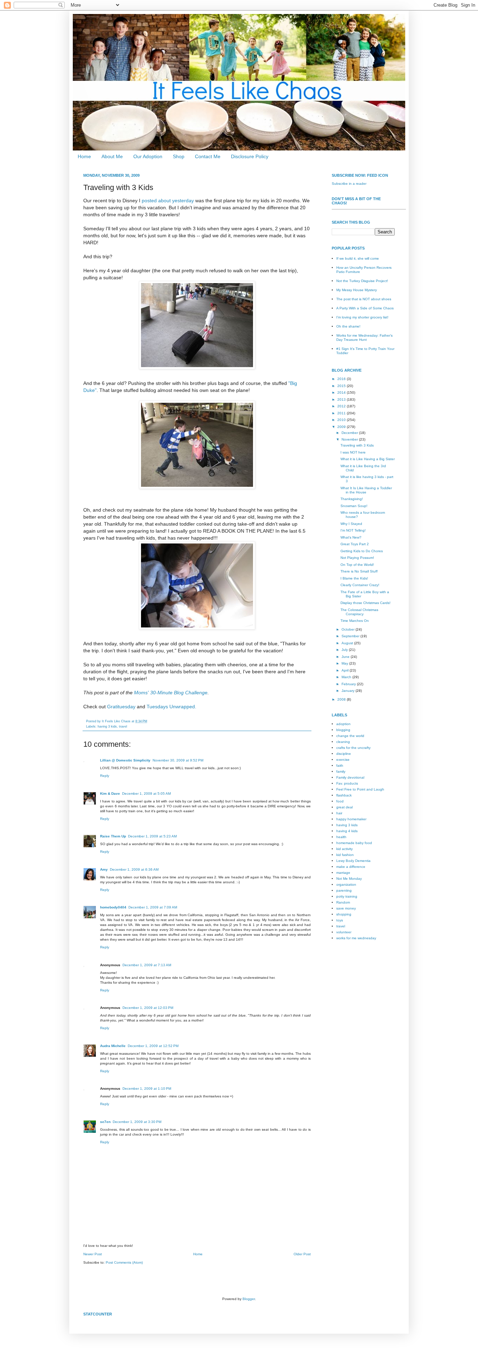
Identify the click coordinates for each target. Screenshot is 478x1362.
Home (84, 156)
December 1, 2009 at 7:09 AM (152, 907)
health (341, 837)
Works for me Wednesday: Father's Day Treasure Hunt (364, 338)
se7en (105, 1122)
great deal (344, 807)
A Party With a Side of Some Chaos (365, 308)
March (347, 677)
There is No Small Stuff (359, 571)
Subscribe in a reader (349, 183)
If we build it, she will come (357, 258)
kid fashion (345, 855)
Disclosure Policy (249, 156)
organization (346, 884)
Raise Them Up (113, 836)
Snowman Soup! (353, 506)
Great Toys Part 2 (354, 544)
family (340, 771)
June (346, 657)
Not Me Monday (349, 878)
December (350, 433)
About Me (112, 156)
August (348, 643)
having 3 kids (107, 726)
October (349, 629)
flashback (344, 795)
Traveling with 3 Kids (357, 445)
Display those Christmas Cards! (365, 603)
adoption (343, 724)
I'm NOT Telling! (353, 530)
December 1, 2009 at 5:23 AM (152, 836)
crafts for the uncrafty (353, 748)
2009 (342, 427)
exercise (343, 759)
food (340, 801)
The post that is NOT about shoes (363, 299)
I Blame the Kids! (354, 578)
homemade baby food (354, 843)
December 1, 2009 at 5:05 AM (146, 793)
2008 (342, 699)
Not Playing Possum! (357, 558)
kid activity (344, 849)
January (349, 691)
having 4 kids (347, 831)
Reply (104, 776)
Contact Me (207, 156)
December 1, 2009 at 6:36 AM (134, 869)
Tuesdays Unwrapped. (170, 706)
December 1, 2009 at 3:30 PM (137, 1122)
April (346, 670)
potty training (346, 896)
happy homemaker (351, 819)
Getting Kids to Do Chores (361, 551)
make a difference (350, 867)
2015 (342, 386)
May (345, 663)
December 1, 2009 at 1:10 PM (146, 1088)
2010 (342, 420)
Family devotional (350, 777)
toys (339, 920)
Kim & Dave (110, 793)
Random (343, 902)
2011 (342, 413)
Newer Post (92, 1254)
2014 (342, 392)
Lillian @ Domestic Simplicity (125, 760)
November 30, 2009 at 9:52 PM (178, 760)
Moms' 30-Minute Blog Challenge (171, 692)
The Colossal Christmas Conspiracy (359, 612)
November (350, 439)
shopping (343, 914)
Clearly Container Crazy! (359, 585)
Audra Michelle (113, 1046)
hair (339, 813)
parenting (344, 890)
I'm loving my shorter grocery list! (362, 317)
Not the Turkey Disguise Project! (362, 281)
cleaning (343, 742)
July (345, 650)
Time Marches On (354, 621)
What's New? (350, 537)
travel (123, 726)
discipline (343, 754)
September (351, 636)
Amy (104, 869)
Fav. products (347, 783)
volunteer (343, 932)
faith (339, 765)
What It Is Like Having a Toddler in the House (366, 490)
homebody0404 (113, 907)
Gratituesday (121, 706)
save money (346, 908)
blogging (343, 730)
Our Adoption (147, 156)
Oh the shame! (348, 326)
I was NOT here (353, 452)
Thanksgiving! (351, 499)
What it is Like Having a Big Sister (367, 459)
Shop (178, 156)
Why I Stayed (351, 524)
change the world (350, 736)
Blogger (248, 1299)
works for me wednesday (356, 938)
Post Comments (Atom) (124, 1262)
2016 (342, 379)
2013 (342, 399)
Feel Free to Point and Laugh (360, 789)
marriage (343, 873)
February (349, 684)
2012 (342, 406)
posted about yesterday (168, 200)
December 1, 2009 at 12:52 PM (153, 1046)
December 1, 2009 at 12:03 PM (147, 1008)
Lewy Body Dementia (353, 861)
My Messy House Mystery (356, 290)
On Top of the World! (357, 565)
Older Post (302, 1254)
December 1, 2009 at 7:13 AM (146, 965)
